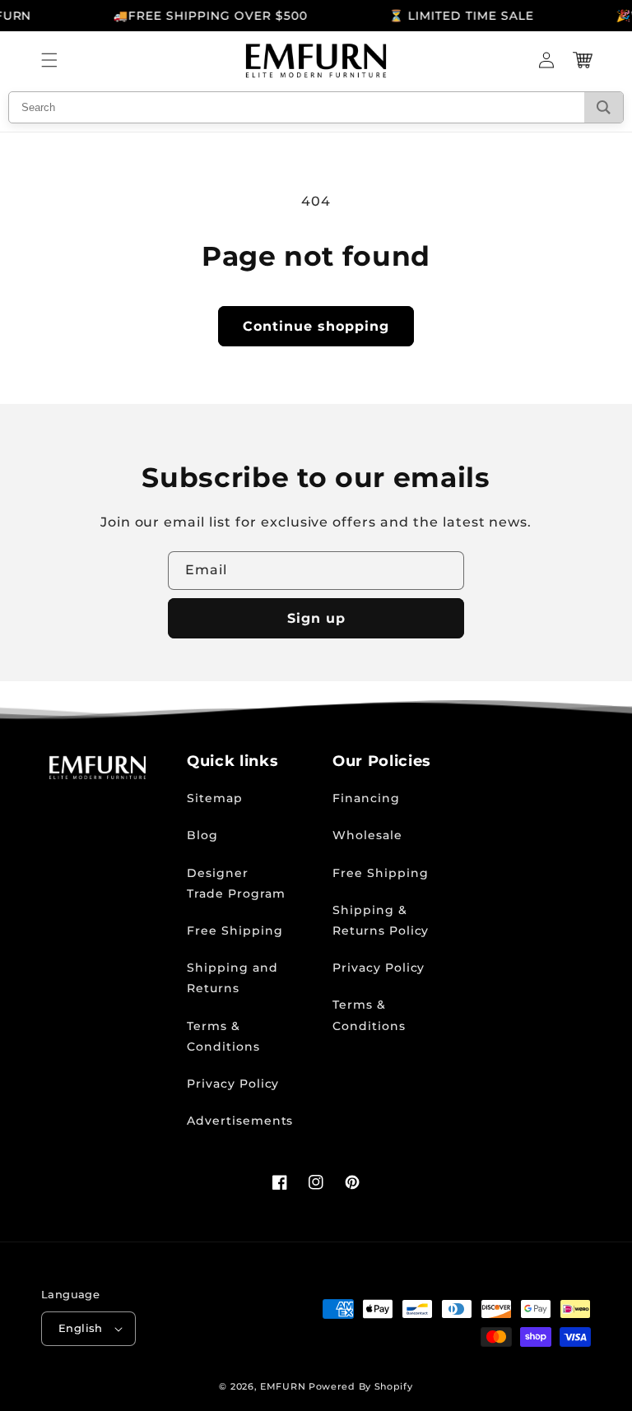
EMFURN (282, 1386)
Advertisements (240, 1120)
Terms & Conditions (223, 1036)
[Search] (603, 107)
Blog (202, 835)
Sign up (316, 618)
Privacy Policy (233, 1083)
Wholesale (367, 835)
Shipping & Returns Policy (380, 920)
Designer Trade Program (236, 883)
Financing (366, 798)
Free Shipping (234, 930)
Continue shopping (316, 326)
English (80, 1327)
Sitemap (215, 798)
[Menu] (49, 60)
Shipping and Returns (232, 978)
